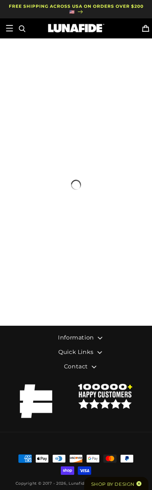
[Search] (22, 28)
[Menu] (9, 28)
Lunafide (78, 483)
